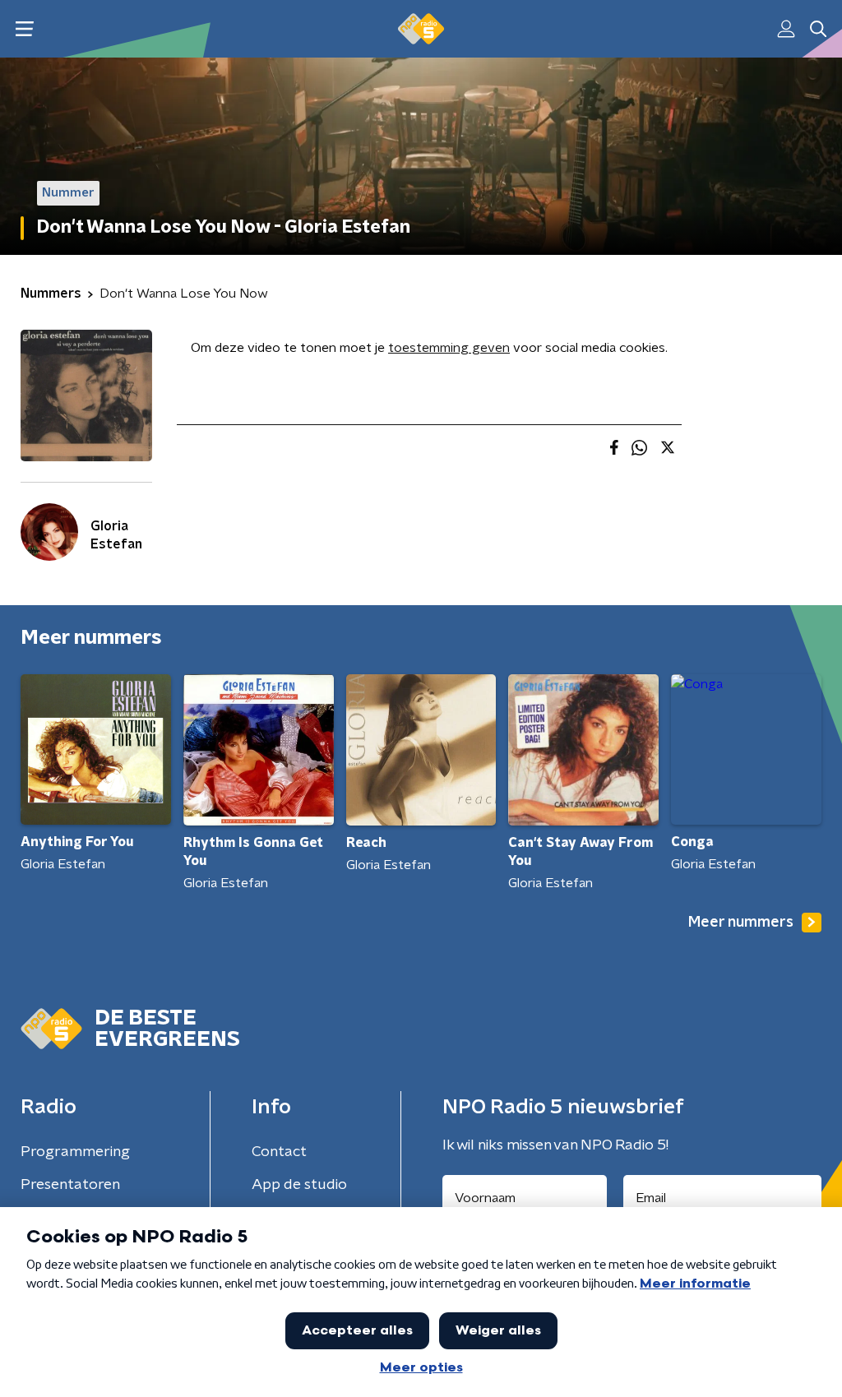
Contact (279, 1152)
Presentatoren (70, 1184)
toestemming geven (449, 347)
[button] (24, 29)
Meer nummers (740, 922)
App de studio (299, 1184)
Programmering (75, 1152)
